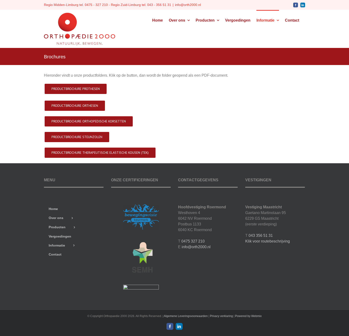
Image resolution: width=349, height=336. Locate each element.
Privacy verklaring (221, 316)
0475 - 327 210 (96, 5)
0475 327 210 (193, 241)
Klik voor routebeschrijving (267, 241)
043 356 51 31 (261, 235)
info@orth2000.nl (188, 5)
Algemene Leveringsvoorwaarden (186, 316)
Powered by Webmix (248, 316)
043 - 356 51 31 (159, 5)
